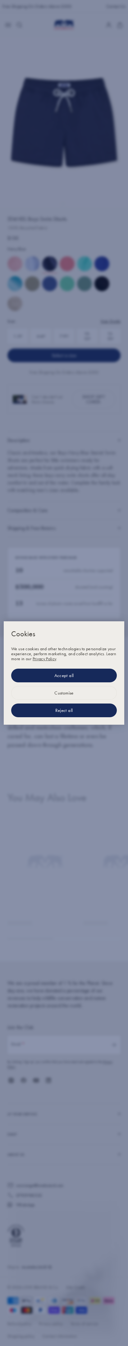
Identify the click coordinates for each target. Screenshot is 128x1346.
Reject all (64, 710)
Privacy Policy (44, 658)
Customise (64, 693)
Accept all (64, 675)
